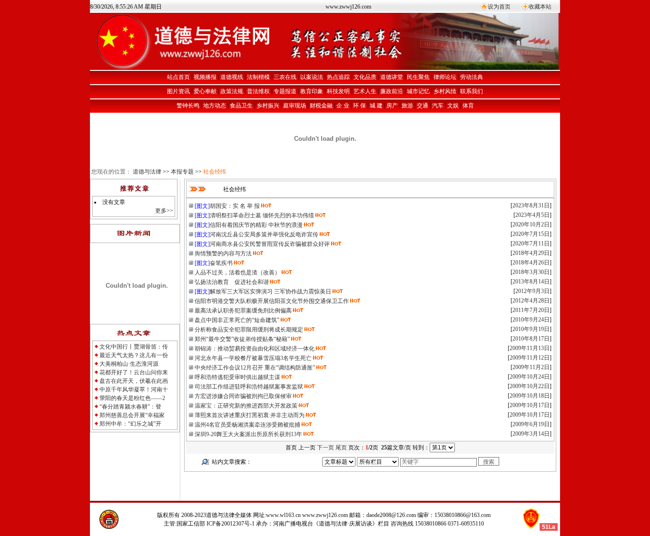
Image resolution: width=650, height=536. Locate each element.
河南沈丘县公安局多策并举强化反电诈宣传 (264, 234)
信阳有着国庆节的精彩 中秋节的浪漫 (256, 225)
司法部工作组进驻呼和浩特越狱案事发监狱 (249, 386)
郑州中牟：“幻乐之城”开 (130, 423)
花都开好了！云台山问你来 (133, 372)
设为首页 (499, 6)
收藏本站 (540, 6)
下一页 (325, 447)
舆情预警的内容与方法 (223, 253)
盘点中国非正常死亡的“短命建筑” (237, 320)
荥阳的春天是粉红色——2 (132, 398)
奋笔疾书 (221, 263)
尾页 (341, 447)
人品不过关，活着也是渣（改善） (237, 272)
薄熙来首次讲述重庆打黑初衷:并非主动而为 (250, 415)
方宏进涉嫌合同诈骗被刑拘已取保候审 (243, 396)
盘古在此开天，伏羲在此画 (133, 381)
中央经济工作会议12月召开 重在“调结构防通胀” (255, 367)
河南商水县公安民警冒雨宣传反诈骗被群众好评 (270, 244)
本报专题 (182, 171)
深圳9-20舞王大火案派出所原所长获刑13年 (248, 434)
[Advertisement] (291, 486)
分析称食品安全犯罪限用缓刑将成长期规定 (249, 329)
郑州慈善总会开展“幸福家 (132, 415)
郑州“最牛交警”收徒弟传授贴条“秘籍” (242, 339)
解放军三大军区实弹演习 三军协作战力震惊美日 (270, 291)
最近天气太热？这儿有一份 (133, 355)
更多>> (164, 210)
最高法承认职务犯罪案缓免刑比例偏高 (243, 310)
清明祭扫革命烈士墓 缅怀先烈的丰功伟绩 (262, 215)
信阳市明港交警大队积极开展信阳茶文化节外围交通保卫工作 (272, 301)
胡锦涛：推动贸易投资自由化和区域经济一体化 (255, 348)
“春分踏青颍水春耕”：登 (130, 406)
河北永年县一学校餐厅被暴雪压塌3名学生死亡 (253, 358)
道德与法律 (147, 171)
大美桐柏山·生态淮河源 (128, 364)
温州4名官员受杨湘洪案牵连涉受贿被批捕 (247, 424)
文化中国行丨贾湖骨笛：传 (133, 346)
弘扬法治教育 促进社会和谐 (232, 282)
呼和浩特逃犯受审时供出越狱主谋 (237, 377)
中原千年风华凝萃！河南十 (133, 389)
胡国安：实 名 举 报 (235, 206)
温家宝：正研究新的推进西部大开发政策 (246, 405)
